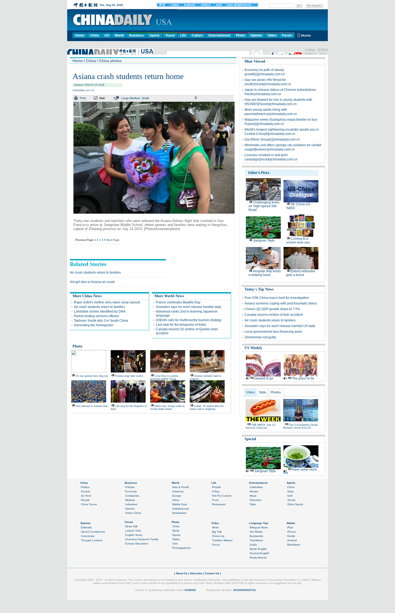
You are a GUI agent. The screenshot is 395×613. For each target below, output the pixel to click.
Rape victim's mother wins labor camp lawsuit (107, 302)
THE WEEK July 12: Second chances (261, 426)
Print (83, 98)
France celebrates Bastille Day (178, 302)
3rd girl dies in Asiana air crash (92, 282)
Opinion (256, 35)
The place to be (303, 378)
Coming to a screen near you (298, 240)
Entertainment (219, 35)
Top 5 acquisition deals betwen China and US (300, 426)
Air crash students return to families (95, 272)
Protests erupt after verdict (129, 375)
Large (125, 98)
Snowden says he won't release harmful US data (280, 326)
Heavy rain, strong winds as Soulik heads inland (167, 407)
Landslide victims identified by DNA (99, 311)
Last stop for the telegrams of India (181, 325)
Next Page (113, 239)
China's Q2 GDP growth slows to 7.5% (272, 309)
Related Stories (88, 264)
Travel (170, 35)
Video (272, 35)
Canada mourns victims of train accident (274, 315)
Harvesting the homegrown (93, 325)
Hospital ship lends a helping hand (265, 273)
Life (183, 35)
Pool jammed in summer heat (91, 405)
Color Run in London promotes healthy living (164, 377)
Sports (154, 35)
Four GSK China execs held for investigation (277, 298)
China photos (110, 61)
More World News (169, 296)
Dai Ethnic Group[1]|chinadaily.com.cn (272, 139)
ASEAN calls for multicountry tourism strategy (188, 320)
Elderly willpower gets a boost (300, 273)
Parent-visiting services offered (96, 316)
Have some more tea (300, 471)
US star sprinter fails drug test (92, 375)
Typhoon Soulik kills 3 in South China (101, 320)
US (107, 35)
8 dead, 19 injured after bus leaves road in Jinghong (207, 407)
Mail (102, 98)
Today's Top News (259, 289)
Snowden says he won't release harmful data (188, 307)
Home (79, 35)
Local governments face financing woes (273, 332)
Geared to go (263, 378)
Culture (197, 35)
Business (136, 35)
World (119, 35)
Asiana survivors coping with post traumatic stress (281, 303)
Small (145, 98)
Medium (135, 98)
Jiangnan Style (264, 240)
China (94, 35)
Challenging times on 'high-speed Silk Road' (264, 206)
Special (250, 439)
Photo (240, 35)
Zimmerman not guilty (260, 337)
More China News (87, 296)
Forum (287, 35)
